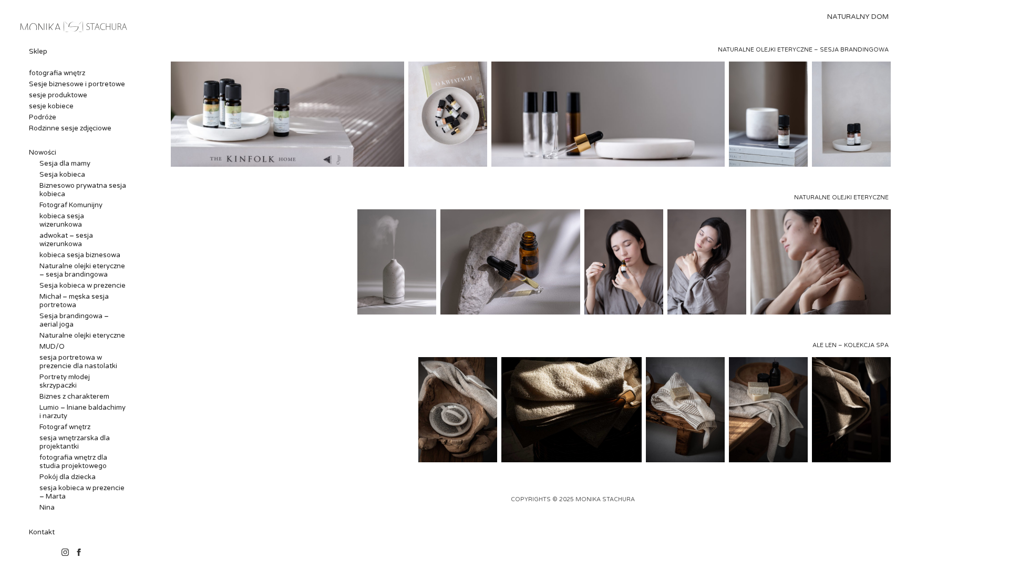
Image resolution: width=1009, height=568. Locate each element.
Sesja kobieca (62, 174)
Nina (47, 507)
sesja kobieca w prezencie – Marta (82, 492)
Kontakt (42, 532)
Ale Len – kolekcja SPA (850, 345)
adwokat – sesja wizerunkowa (66, 239)
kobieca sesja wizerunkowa (61, 220)
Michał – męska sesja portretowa (74, 300)
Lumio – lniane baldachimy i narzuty (82, 411)
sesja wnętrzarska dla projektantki (74, 442)
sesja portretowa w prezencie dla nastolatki (78, 361)
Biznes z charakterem (74, 396)
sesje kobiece (51, 106)
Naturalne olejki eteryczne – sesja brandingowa (82, 270)
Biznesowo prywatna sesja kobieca (82, 189)
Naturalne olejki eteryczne (82, 335)
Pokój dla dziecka (67, 477)
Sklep (38, 51)
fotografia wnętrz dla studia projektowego (73, 461)
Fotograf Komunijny (70, 205)
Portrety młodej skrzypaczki (64, 381)
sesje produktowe (58, 95)
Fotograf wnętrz (64, 427)
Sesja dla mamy (64, 163)
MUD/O (52, 346)
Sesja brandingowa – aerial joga (74, 320)
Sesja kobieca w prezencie (82, 285)
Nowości (42, 152)
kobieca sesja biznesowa (79, 255)
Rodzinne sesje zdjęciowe (70, 128)
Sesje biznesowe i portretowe (77, 84)
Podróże (42, 117)
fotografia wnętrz (57, 73)
